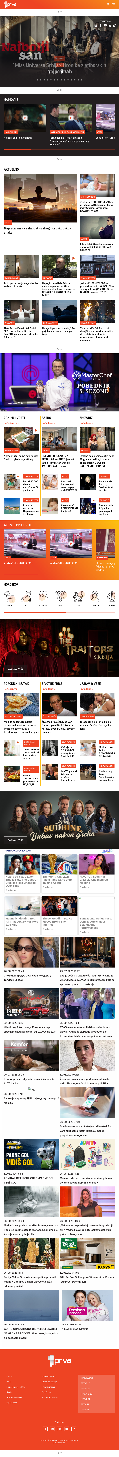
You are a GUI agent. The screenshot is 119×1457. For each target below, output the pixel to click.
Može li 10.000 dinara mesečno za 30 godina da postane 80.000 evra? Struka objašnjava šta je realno (31, 486)
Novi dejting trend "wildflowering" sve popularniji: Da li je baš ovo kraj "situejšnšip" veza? (107, 776)
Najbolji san (11, 132)
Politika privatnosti (50, 1397)
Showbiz (47, 278)
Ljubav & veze (50, 323)
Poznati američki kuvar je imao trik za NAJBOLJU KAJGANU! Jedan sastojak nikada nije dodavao (31, 780)
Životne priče (88, 323)
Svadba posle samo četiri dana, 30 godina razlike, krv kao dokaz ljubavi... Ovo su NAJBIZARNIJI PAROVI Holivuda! (97, 461)
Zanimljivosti (88, 197)
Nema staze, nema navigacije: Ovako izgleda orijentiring (21, 458)
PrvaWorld (87, 1394)
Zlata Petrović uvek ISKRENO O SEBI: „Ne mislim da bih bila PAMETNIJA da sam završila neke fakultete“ (21, 332)
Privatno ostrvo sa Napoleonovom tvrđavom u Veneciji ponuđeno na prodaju (31, 510)
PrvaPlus (85, 1383)
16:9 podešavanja (14, 1397)
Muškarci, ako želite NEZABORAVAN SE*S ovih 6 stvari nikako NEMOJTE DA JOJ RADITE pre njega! (107, 752)
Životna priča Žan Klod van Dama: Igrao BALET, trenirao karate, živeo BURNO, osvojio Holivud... (58, 726)
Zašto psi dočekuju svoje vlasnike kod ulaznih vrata (21, 285)
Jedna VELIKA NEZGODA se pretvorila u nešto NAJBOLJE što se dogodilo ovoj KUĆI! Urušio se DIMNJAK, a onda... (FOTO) (97, 287)
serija (59, 64)
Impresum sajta (48, 1376)
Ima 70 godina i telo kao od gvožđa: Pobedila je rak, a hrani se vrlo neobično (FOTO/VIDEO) (69, 776)
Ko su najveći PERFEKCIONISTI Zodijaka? (69, 508)
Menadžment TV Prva (16, 1387)
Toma (59, 71)
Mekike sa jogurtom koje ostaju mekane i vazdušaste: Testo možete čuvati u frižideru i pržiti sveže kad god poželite (21, 727)
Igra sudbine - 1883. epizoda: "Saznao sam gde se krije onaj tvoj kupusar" (69, 141)
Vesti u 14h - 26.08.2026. (64, 563)
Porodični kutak (13, 716)
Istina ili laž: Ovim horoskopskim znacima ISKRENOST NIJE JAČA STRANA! (96, 247)
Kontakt (10, 1376)
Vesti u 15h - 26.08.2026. (18, 563)
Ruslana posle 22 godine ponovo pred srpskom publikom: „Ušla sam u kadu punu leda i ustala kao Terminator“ (107, 510)
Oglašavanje (12, 1403)
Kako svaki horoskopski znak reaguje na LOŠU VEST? (69, 485)
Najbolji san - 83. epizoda (18, 137)
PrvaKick (85, 1399)
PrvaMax (85, 1389)
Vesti (99, 132)
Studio (9, 1392)
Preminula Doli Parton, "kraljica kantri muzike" (107, 485)
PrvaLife (85, 1404)
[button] (35, 79)
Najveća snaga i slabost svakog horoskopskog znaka (37, 230)
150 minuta (102, 557)
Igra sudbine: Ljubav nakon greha (67, 132)
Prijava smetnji (48, 1387)
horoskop (11, 584)
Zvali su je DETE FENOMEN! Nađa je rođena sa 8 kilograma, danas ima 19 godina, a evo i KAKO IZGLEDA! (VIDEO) (97, 206)
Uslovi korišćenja (49, 1382)
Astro (8, 222)
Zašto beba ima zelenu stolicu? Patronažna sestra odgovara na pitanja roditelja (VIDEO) (31, 754)
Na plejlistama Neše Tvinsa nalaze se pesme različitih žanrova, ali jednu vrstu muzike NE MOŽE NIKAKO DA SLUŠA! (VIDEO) (58, 289)
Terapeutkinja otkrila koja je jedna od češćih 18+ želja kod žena (96, 725)
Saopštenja (46, 1392)
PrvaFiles (85, 1410)
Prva (9, 1382)
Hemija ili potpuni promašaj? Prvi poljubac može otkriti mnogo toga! (59, 331)
